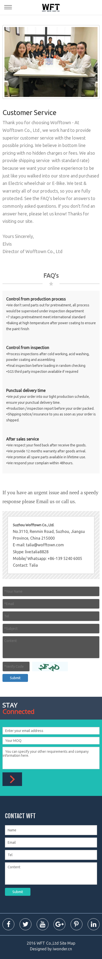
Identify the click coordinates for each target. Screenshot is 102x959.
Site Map (67, 943)
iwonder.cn (62, 949)
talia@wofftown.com (45, 545)
